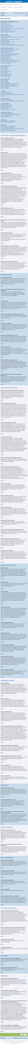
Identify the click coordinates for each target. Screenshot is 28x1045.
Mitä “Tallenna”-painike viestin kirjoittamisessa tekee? (10, 60)
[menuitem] (3, 13)
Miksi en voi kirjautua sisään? (6, 27)
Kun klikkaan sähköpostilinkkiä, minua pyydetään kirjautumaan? (12, 45)
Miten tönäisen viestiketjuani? (6, 63)
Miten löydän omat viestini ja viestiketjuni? (8, 109)
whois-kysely (17, 1007)
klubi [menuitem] (2, 5)
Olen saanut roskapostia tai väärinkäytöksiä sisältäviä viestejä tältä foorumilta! (13, 95)
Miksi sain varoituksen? (5, 58)
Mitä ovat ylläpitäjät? (4, 80)
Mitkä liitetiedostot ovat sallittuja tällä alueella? (9, 120)
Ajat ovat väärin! (4, 38)
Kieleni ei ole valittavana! (5, 40)
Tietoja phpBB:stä (23, 983)
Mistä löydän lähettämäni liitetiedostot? (7, 122)
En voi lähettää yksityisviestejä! (6, 92)
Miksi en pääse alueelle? (5, 56)
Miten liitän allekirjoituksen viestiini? (7, 51)
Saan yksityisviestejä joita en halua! (7, 93)
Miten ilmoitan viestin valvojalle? (6, 59)
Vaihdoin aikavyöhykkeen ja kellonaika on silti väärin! (10, 39)
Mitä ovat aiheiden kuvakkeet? (6, 76)
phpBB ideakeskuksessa (6, 994)
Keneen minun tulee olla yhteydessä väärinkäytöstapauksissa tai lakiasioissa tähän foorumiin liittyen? (12, 129)
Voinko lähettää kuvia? (5, 70)
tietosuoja (3, 10)
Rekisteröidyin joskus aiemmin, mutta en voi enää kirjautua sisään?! (13, 28)
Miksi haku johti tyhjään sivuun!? (6, 107)
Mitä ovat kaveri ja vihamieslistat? (7, 99)
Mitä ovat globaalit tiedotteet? (6, 71)
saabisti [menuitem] (16, 5)
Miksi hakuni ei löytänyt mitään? (6, 106)
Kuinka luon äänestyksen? (5, 52)
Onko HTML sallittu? (4, 68)
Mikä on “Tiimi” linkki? (5, 88)
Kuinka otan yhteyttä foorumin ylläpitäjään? (8, 130)
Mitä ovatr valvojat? (4, 81)
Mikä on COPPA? (4, 23)
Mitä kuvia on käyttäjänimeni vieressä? (8, 41)
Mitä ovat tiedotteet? (4, 72)
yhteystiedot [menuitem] (18, 7)
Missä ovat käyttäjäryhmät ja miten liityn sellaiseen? (10, 83)
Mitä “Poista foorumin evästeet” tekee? (8, 31)
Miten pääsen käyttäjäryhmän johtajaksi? (8, 84)
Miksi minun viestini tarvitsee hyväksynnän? (9, 61)
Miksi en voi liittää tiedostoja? (6, 57)
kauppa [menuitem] (10, 7)
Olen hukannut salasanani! (5, 29)
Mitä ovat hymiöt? (4, 69)
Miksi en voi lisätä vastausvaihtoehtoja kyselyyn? (10, 53)
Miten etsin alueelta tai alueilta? (6, 104)
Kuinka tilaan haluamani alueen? (6, 115)
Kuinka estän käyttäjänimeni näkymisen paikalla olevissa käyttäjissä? (13, 37)
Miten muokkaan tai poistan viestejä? (7, 50)
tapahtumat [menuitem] (9, 5)
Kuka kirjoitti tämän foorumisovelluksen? (8, 126)
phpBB (9, 329)
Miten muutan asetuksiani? (5, 35)
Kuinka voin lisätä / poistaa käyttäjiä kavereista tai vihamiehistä (12, 100)
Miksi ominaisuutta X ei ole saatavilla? (7, 127)
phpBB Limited (20, 981)
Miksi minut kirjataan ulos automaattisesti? (8, 30)
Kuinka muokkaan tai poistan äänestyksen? (9, 54)
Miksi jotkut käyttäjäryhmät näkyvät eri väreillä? (9, 86)
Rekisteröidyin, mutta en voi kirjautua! (7, 26)
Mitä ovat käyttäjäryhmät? (5, 82)
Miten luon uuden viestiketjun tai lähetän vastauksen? (10, 49)
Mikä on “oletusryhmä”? (5, 87)
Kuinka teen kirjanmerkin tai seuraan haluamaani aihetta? (11, 114)
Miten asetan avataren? (5, 42)
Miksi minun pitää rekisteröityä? (6, 22)
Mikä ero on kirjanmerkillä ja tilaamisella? (8, 113)
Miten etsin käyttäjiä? (4, 108)
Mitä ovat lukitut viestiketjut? (6, 75)
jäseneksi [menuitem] (3, 7)
